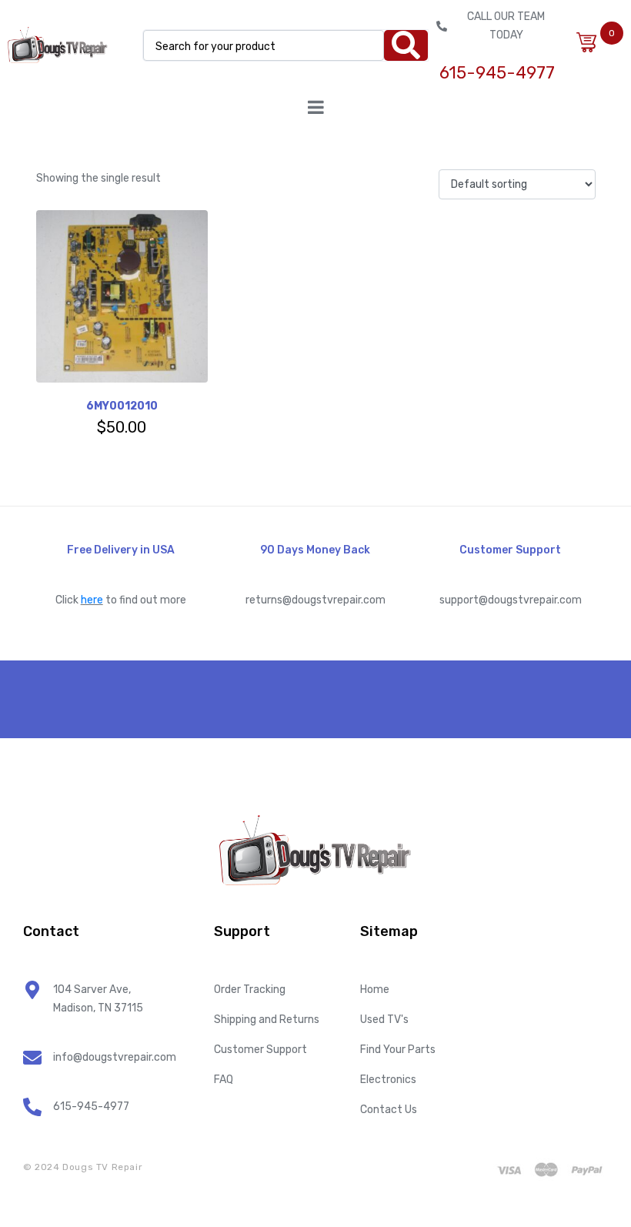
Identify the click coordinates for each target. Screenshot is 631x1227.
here (92, 600)
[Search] (406, 45)
